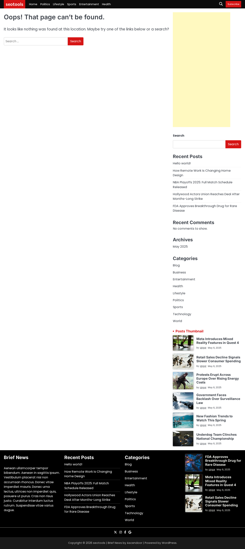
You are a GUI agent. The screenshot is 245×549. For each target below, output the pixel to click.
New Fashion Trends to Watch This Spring (214, 418)
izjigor (203, 347)
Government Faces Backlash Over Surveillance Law (218, 399)
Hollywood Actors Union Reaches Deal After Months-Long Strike (89, 497)
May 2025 (180, 246)
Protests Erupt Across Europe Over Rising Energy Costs (217, 378)
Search (178, 135)
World (177, 321)
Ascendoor (134, 543)
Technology (182, 314)
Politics (45, 4)
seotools (14, 4)
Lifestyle (58, 4)
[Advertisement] (201, 69)
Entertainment (89, 4)
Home (33, 4)
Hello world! (182, 163)
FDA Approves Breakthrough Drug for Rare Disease (223, 461)
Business (179, 272)
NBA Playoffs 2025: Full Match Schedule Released (86, 485)
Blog (176, 265)
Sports (71, 4)
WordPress (169, 543)
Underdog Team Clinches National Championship (216, 436)
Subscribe (233, 4)
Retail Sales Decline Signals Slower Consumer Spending (218, 359)
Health (106, 4)
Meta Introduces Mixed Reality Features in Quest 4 (217, 341)
